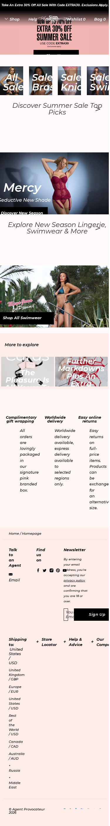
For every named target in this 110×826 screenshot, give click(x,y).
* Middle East (15, 782)
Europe (15, 689)
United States (15, 703)
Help (33, 19)
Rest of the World (14, 725)
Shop (15, 19)
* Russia (14, 768)
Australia (17, 756)
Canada (16, 744)
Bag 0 (100, 19)
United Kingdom (17, 674)
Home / (15, 533)
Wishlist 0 (75, 19)
